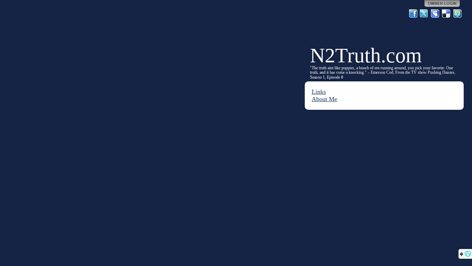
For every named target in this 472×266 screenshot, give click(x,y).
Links (319, 91)
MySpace (435, 13)
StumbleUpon (457, 13)
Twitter (424, 13)
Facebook (413, 13)
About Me (324, 99)
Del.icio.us (446, 13)
